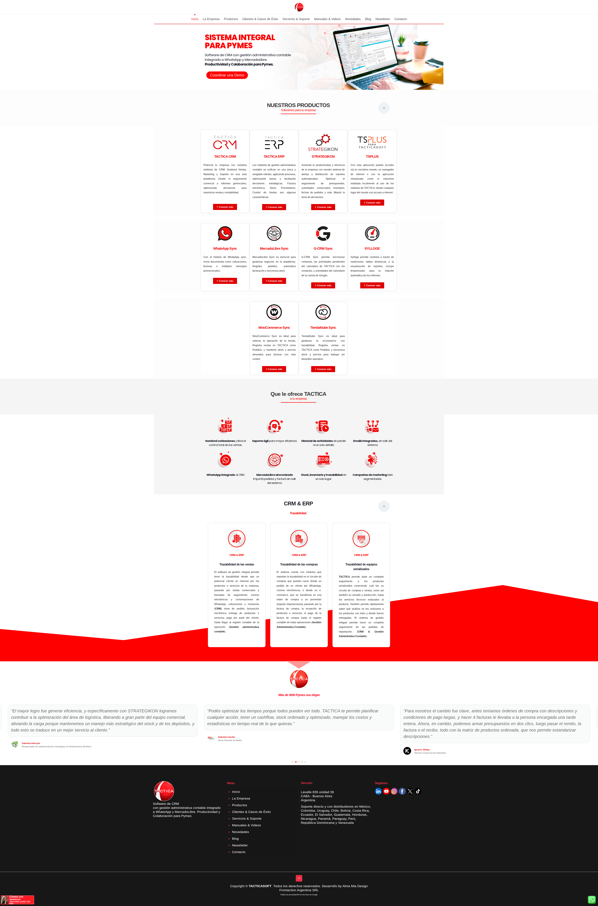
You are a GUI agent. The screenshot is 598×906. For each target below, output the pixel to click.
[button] (292, 761)
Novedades (240, 832)
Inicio (236, 791)
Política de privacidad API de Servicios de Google (299, 895)
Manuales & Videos (246, 825)
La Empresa (241, 798)
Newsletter (240, 845)
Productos (239, 805)
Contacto (238, 852)
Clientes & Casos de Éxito (251, 812)
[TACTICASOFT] (299, 7)
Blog (235, 838)
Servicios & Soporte (246, 818)
